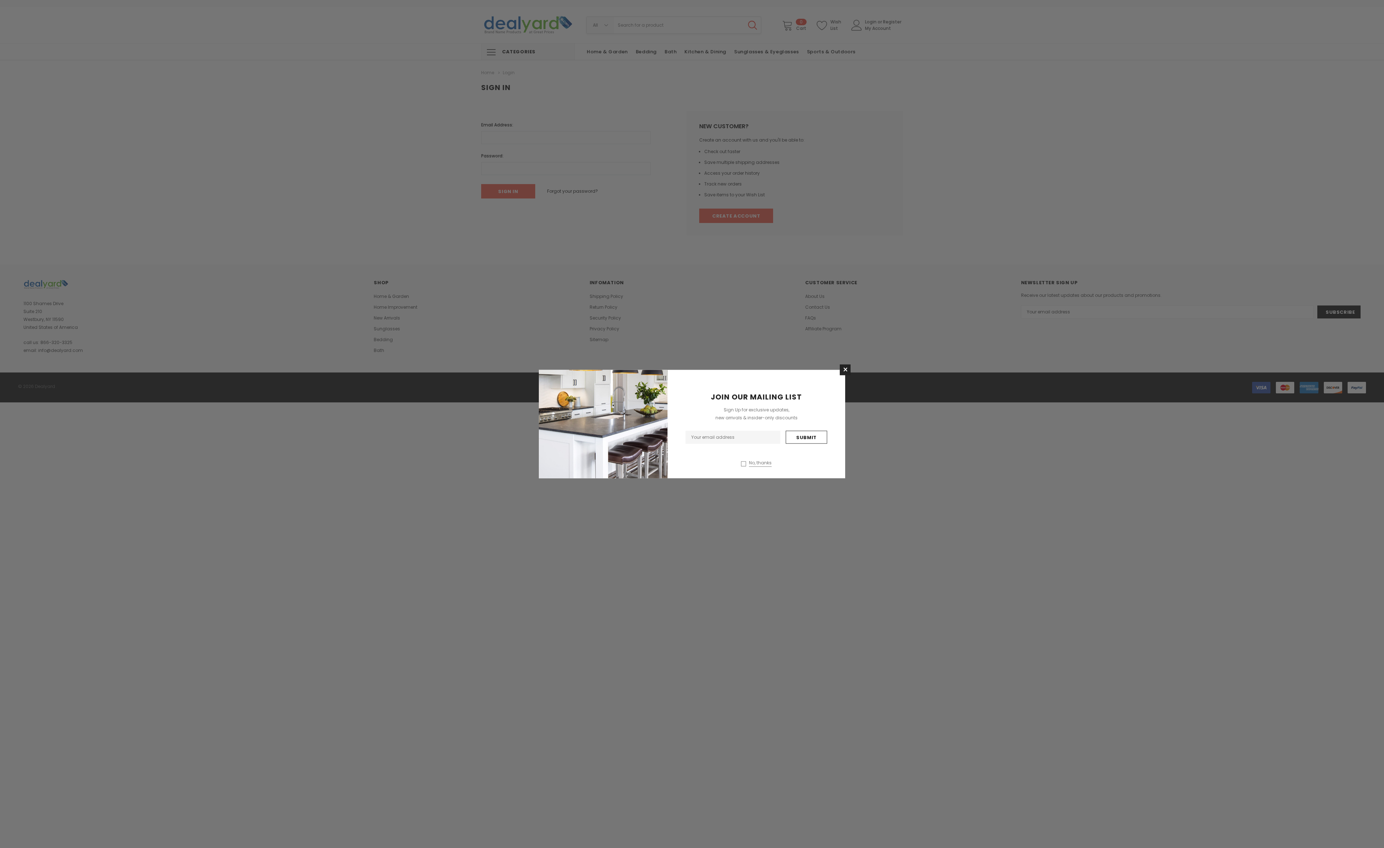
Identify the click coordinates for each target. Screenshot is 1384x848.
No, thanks (760, 462)
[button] (845, 370)
